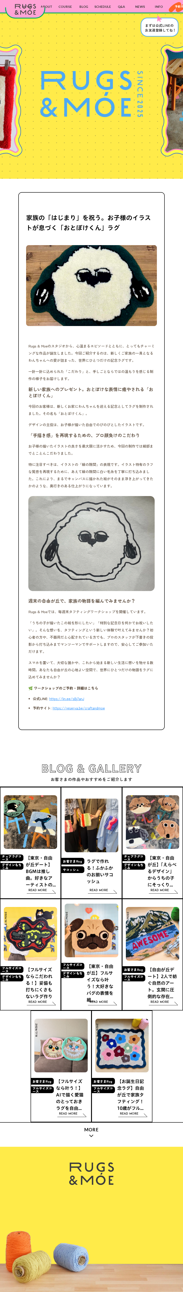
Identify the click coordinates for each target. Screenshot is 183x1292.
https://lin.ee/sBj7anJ (66, 698)
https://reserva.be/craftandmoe (79, 708)
